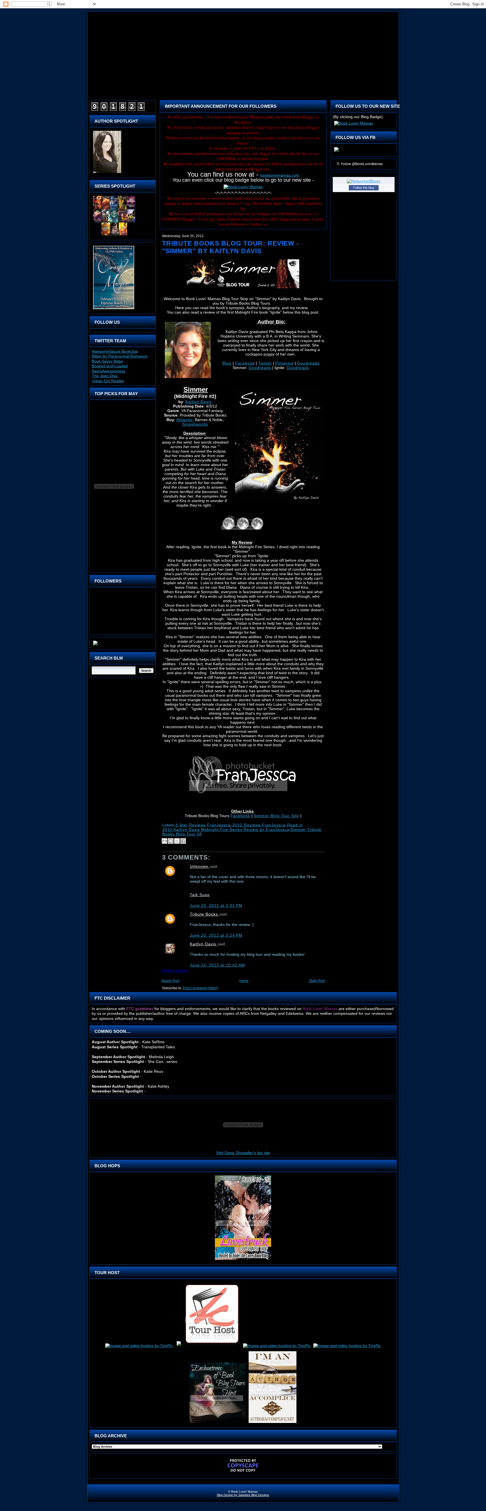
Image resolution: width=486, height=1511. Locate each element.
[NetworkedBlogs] (363, 181)
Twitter (265, 363)
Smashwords (195, 424)
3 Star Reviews (190, 825)
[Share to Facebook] (183, 841)
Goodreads (308, 363)
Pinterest (284, 363)
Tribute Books (204, 914)
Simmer (298, 829)
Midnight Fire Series (221, 829)
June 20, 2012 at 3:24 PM (216, 935)
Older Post (317, 981)
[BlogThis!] (171, 841)
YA (199, 834)
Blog (226, 363)
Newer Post (170, 981)
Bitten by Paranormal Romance (119, 356)
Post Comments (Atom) (200, 988)
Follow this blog (363, 187)
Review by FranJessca (266, 829)
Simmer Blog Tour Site (276, 815)
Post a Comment (174, 971)
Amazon (184, 419)
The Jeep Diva (105, 376)
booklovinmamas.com (279, 175)
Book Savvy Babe (107, 361)
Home (244, 981)
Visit (243, 1152)
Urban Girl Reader (108, 381)
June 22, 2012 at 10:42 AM (217, 965)
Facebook (245, 363)
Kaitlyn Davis (198, 401)
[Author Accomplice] (272, 1423)
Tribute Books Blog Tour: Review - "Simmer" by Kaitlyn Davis (230, 247)
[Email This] (164, 841)
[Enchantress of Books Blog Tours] (217, 1423)
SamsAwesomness (108, 371)
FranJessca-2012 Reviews (234, 825)
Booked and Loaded (110, 366)
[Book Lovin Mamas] (336, 151)
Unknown (200, 866)
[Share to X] (177, 841)
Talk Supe (200, 894)
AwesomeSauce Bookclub (115, 351)
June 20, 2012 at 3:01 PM (216, 905)
